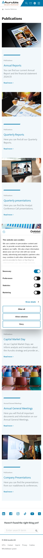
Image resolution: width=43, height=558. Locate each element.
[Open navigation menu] (38, 3)
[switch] (37, 278)
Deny (21, 324)
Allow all (21, 309)
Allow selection (21, 317)
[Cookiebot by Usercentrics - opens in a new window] (30, 231)
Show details (30, 302)
